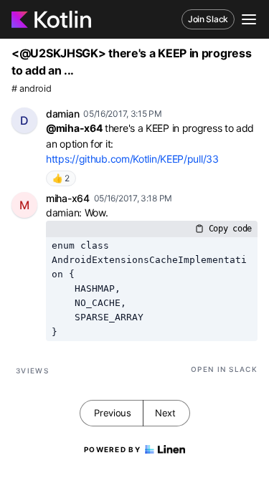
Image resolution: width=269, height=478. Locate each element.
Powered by (112, 449)
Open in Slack (224, 369)
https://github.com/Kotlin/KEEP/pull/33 (132, 159)
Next (165, 413)
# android (31, 88)
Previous (112, 413)
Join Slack (208, 19)
